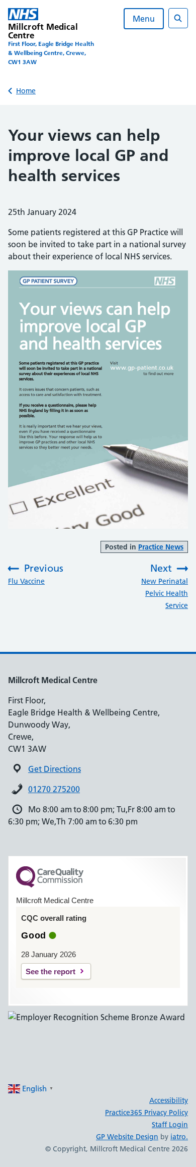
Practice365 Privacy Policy (146, 1112)
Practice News (160, 546)
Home (26, 90)
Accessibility (168, 1100)
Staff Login (170, 1124)
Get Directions (54, 769)
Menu (144, 19)
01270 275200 (54, 789)
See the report (50, 971)
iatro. (179, 1136)
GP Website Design (127, 1136)
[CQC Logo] (49, 885)
